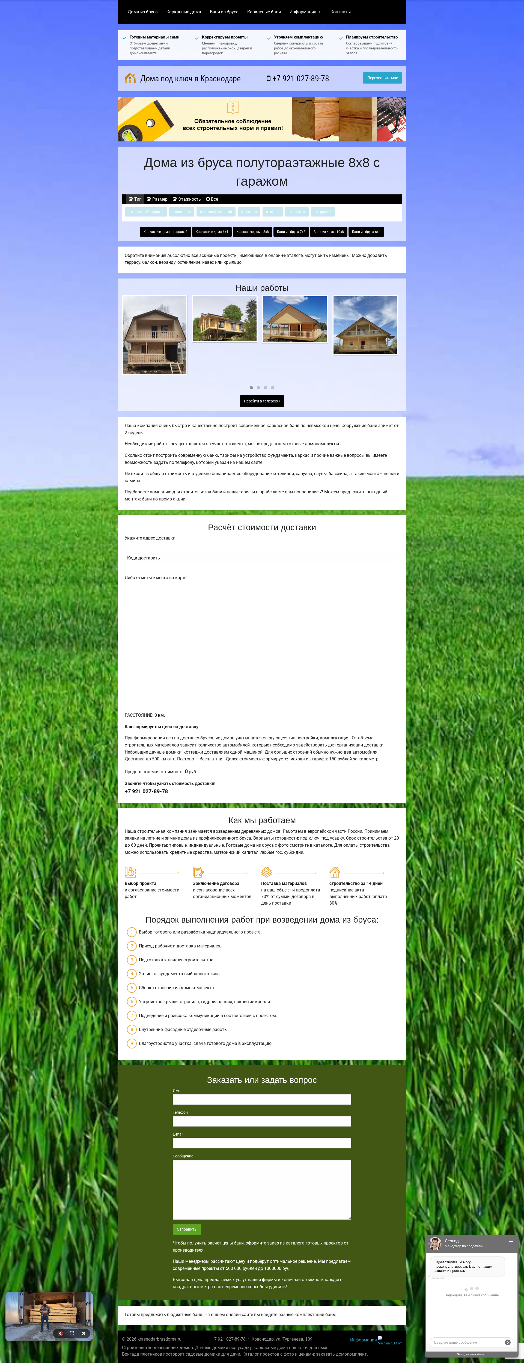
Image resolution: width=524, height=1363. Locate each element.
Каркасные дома (183, 11)
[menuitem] (142, 12)
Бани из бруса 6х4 (366, 232)
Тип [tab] (137, 199)
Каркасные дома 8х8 (252, 232)
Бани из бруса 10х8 (329, 232)
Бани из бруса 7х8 (291, 232)
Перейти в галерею (261, 401)
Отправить (186, 1229)
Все (214, 199)
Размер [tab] (159, 199)
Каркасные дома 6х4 (212, 232)
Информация (303, 11)
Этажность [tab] (189, 199)
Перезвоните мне (382, 78)
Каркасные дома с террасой (165, 232)
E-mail (178, 1134)
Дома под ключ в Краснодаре (189, 78)
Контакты (341, 11)
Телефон (180, 1112)
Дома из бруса (143, 11)
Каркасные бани (264, 11)
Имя (176, 1090)
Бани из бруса (224, 11)
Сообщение (183, 1156)
